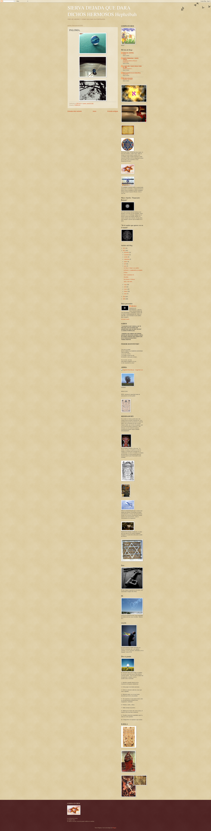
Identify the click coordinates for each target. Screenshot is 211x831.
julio (125, 263)
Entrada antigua (112, 111)
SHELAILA (133, 306)
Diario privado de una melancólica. (132, 72)
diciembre (126, 252)
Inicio (94, 111)
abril (125, 286)
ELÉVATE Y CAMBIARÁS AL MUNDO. (133, 270)
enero (125, 293)
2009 (124, 299)
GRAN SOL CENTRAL (128, 53)
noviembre (126, 254)
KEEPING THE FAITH (127, 79)
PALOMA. (126, 277)
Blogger (114, 827)
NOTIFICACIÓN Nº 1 (127, 68)
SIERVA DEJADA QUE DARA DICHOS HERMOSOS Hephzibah (102, 10)
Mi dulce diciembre (128, 78)
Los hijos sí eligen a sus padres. (131, 268)
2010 (124, 296)
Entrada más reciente (75, 111)
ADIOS (124, 54)
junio (125, 266)
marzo (125, 289)
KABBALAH (77, 105)
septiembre (127, 259)
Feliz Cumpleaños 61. (129, 274)
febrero (126, 291)
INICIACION (125, 74)
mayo (125, 284)
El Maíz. (126, 272)
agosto (126, 261)
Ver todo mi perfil (125, 319)
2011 (124, 250)
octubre (126, 257)
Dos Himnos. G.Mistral (129, 279)
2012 (124, 248)
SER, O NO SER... (128, 281)
